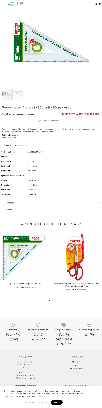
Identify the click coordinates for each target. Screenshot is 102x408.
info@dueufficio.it (27, 375)
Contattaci (76, 365)
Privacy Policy (76, 368)
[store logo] (15, 4)
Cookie (76, 372)
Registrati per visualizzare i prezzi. (18, 114)
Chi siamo (76, 362)
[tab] (51, 145)
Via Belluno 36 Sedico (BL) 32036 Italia (25, 365)
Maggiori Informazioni (15, 145)
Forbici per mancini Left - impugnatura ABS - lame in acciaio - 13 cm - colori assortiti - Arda (76, 284)
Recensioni (9, 202)
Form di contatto (27, 378)
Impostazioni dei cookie (36, 402)
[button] (18, 94)
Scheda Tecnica (9, 137)
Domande (9, 209)
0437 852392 (27, 372)
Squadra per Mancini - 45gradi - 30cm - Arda (25, 283)
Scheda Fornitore (10, 135)
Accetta (57, 402)
